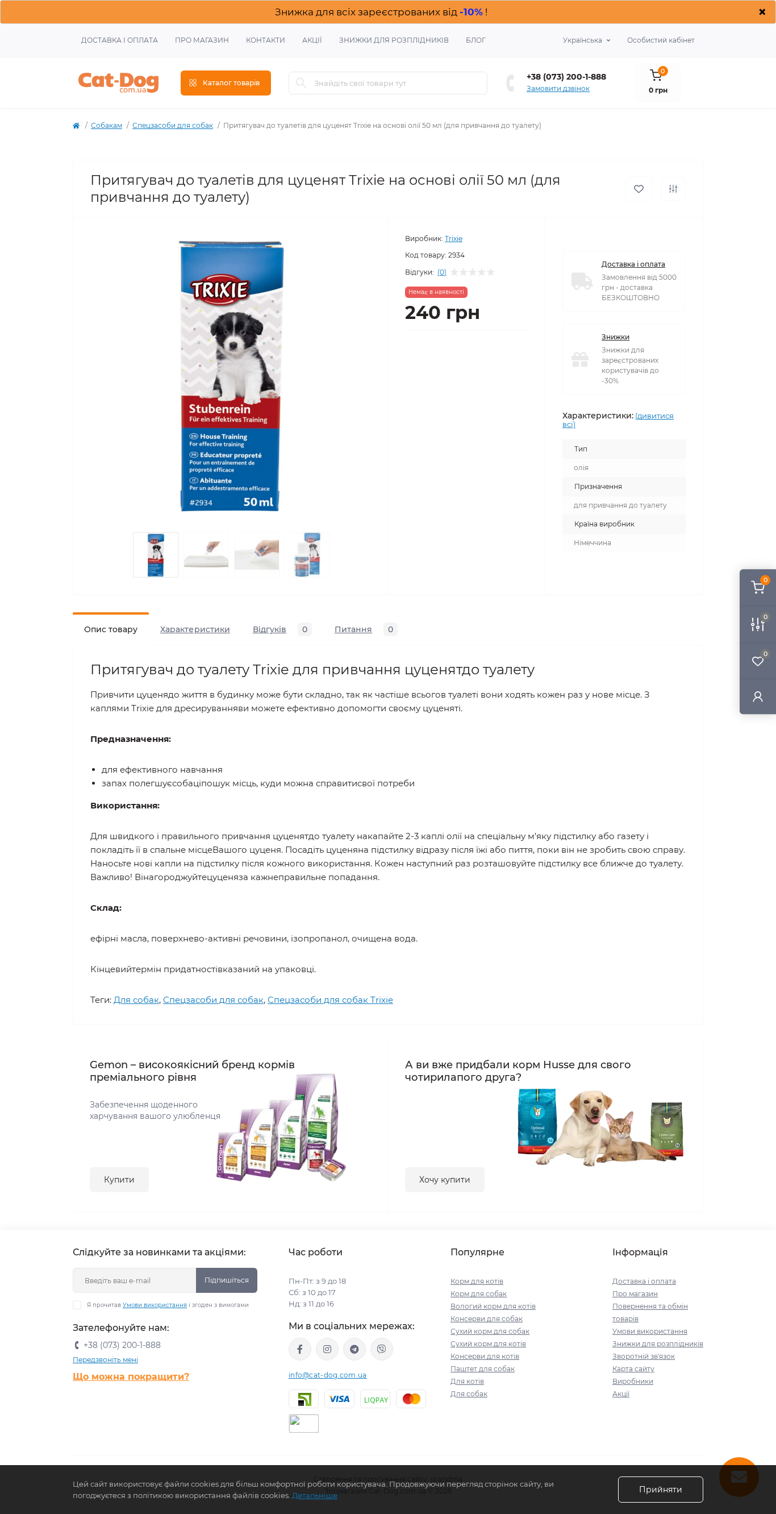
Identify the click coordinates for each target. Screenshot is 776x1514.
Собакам (106, 125)
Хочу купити (444, 1180)
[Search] (301, 83)
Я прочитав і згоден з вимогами (168, 1305)
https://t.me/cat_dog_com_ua (354, 1349)
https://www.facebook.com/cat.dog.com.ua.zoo (300, 1349)
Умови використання (155, 1305)
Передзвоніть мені (105, 1359)
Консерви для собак (486, 1318)
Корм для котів (476, 1281)
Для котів (467, 1381)
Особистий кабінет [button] (661, 40)
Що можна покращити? (131, 1376)
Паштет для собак (482, 1368)
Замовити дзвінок (558, 88)
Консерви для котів (484, 1356)
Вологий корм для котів (493, 1306)
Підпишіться (227, 1280)
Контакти (265, 40)
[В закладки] (638, 189)
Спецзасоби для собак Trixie (330, 999)
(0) (442, 272)
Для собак (136, 999)
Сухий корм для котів (488, 1343)
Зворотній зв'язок (643, 1356)
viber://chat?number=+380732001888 (381, 1349)
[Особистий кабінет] (758, 696)
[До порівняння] (673, 189)
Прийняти (660, 1489)
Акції (312, 40)
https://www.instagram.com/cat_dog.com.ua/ (327, 1349)
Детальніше (314, 1495)
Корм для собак (478, 1293)
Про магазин (202, 40)
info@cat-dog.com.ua (328, 1375)
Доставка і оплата (119, 40)
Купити (119, 1180)
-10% (471, 12)
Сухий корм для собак (489, 1331)
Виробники (632, 1381)
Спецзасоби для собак (172, 125)
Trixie (453, 238)
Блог (476, 40)
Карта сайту (633, 1368)
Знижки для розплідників (394, 40)
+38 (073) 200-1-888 (566, 77)
